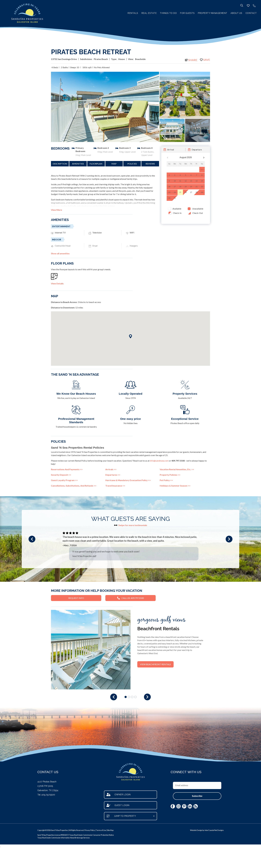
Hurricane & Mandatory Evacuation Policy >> (128, 480)
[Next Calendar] (204, 157)
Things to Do (168, 13)
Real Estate (149, 13)
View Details (57, 283)
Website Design (196, 830)
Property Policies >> (170, 474)
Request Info (76, 598)
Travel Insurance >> (115, 485)
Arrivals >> (110, 469)
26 (186, 192)
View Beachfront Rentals (155, 664)
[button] (32, 539)
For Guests (187, 13)
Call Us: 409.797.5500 (133, 598)
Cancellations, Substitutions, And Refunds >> (73, 485)
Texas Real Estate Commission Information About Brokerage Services (63, 838)
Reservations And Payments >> (67, 469)
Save (206, 59)
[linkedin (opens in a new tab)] (190, 806)
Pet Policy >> (166, 480)
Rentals (133, 13)
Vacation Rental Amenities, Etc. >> (177, 469)
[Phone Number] (254, 5)
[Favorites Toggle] (248, 5)
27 (191, 192)
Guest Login (121, 805)
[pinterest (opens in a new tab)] (184, 806)
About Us (236, 13)
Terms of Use (101, 830)
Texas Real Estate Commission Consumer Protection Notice (91, 835)
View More (56, 210)
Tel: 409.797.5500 (46, 794)
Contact (251, 13)
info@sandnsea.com (159, 460)
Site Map (110, 830)
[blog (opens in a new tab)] (195, 806)
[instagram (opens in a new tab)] (178, 806)
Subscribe (197, 796)
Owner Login (122, 794)
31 (175, 198)
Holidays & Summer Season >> (175, 485)
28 (197, 192)
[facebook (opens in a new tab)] (173, 806)
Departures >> (112, 474)
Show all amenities (60, 253)
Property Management (212, 13)
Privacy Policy (89, 830)
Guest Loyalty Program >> (64, 480)
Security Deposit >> (61, 474)
